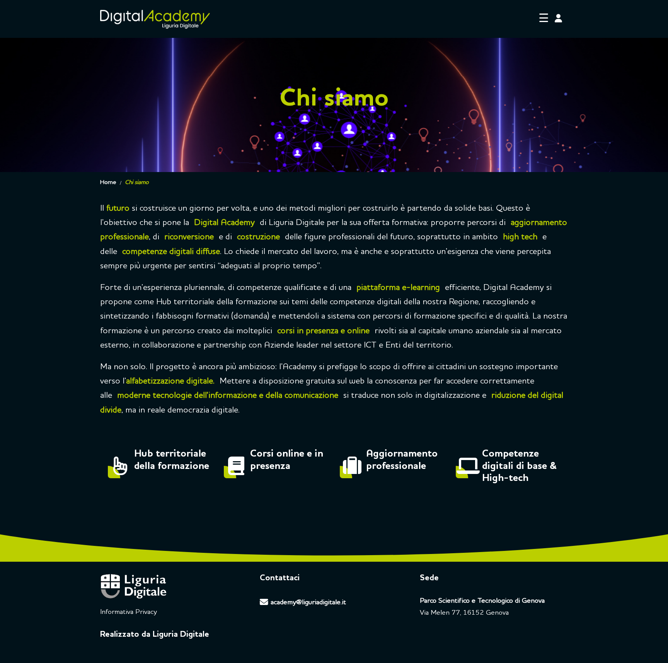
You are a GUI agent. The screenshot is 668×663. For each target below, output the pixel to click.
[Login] (558, 19)
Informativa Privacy (128, 611)
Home (108, 182)
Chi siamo (137, 182)
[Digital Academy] (155, 19)
